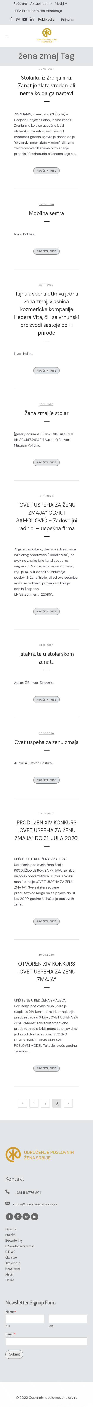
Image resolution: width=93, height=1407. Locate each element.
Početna (20, 3)
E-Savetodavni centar (19, 1246)
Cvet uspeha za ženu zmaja (46, 742)
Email (11, 1334)
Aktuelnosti (39, 3)
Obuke (9, 1280)
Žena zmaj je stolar (47, 413)
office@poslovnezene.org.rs (35, 1204)
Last (51, 1325)
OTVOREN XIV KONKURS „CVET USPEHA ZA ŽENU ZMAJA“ (46, 971)
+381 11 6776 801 (28, 1192)
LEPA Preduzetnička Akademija (38, 10)
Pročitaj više (46, 170)
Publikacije (46, 19)
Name (11, 1312)
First (8, 1325)
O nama (10, 1229)
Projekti (10, 1235)
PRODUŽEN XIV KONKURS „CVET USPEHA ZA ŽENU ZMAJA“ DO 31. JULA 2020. (47, 830)
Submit (14, 1354)
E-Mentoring (13, 1240)
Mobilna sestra (46, 213)
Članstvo (11, 1257)
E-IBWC (10, 1252)
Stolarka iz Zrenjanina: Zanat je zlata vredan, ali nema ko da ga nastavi (46, 85)
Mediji (59, 3)
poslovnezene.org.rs (61, 1397)
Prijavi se (68, 19)
